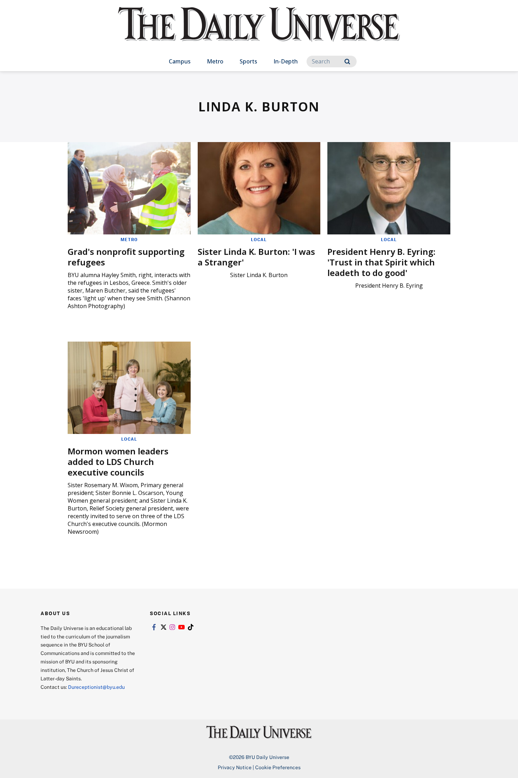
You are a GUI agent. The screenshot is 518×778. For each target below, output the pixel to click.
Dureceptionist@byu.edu (96, 687)
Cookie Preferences (278, 767)
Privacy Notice (235, 767)
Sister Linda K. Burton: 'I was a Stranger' (256, 257)
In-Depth (285, 61)
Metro (215, 61)
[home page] (259, 31)
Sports (248, 61)
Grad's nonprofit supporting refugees (126, 257)
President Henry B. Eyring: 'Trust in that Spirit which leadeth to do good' (381, 262)
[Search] (347, 61)
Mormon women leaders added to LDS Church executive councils (118, 461)
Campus (180, 61)
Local (259, 239)
